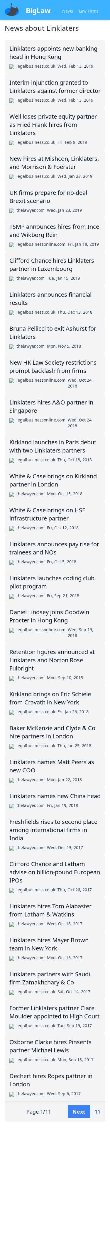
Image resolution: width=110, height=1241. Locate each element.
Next (78, 1111)
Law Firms (89, 11)
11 (98, 1111)
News (67, 11)
